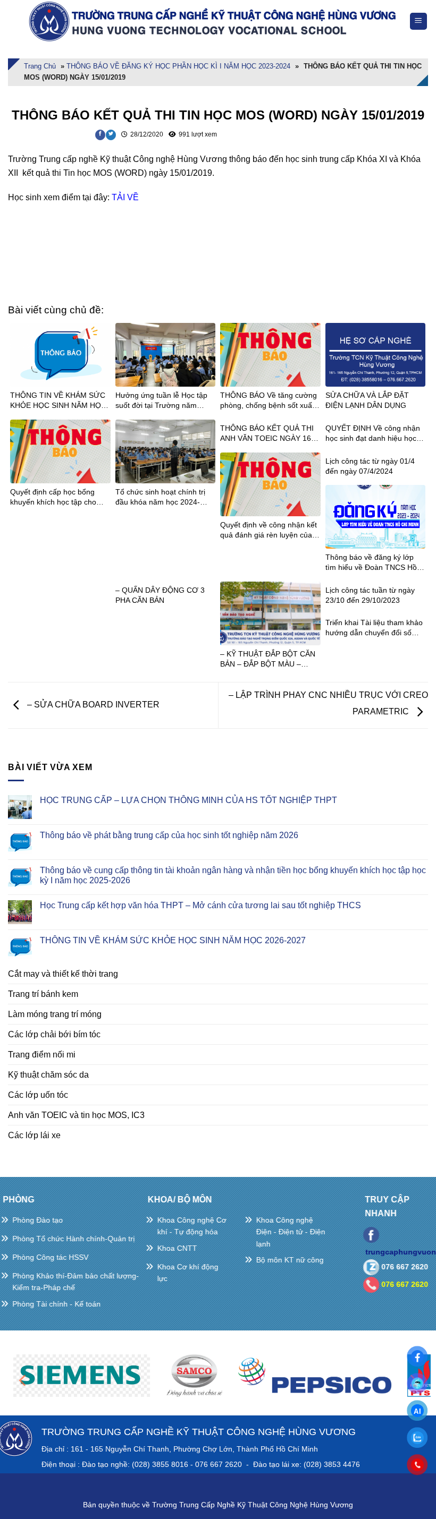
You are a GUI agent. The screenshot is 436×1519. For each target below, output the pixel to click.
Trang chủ (40, 66)
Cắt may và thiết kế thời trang (63, 973)
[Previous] (23, 1380)
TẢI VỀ (125, 197)
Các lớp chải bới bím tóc (54, 1034)
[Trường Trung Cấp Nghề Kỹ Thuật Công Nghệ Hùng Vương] (215, 21)
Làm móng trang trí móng (55, 1014)
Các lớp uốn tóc (38, 1094)
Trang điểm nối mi (42, 1054)
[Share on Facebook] (100, 135)
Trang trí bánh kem (43, 994)
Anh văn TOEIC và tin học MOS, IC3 (76, 1115)
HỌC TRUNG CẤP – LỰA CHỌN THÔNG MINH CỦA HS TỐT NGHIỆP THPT (188, 800)
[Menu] (418, 21)
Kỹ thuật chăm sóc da (48, 1074)
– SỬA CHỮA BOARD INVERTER (92, 704)
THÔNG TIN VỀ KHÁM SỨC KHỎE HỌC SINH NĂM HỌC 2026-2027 (173, 940)
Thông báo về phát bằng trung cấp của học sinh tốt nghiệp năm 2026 (169, 835)
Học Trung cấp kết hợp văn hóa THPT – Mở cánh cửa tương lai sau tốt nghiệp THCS (200, 905)
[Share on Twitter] (111, 135)
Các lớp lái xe (34, 1135)
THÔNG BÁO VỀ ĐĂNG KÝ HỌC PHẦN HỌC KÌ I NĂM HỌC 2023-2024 (178, 66)
